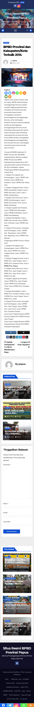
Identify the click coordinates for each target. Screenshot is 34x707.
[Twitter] (9, 93)
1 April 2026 (11, 587)
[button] (27, 30)
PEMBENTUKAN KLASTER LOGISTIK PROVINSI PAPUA (15, 389)
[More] (9, 96)
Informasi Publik (10, 683)
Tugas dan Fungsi (26, 695)
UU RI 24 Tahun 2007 (13, 699)
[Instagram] (13, 93)
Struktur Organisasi (14, 695)
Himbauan (7, 557)
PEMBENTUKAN (8, 691)
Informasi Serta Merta (22, 683)
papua (15, 60)
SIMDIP (5, 695)
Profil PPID (17, 691)
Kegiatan (6, 42)
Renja (23, 691)
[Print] (24, 93)
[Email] (6, 96)
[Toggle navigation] (15, 30)
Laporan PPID (24, 687)
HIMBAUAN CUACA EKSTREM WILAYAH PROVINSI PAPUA (16, 605)
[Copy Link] (20, 93)
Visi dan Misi (23, 699)
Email (5, 512)
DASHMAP (26, 679)
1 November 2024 (13, 629)
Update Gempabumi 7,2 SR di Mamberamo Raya (9, 347)
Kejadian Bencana (10, 578)
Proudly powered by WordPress (11, 672)
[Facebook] (6, 93)
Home (6, 679)
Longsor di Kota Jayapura (24, 343)
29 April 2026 (11, 565)
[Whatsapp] (17, 93)
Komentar (7, 465)
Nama (5, 503)
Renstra (29, 691)
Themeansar (17, 674)
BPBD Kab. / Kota (16, 679)
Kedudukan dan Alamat (12, 687)
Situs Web (6, 522)
